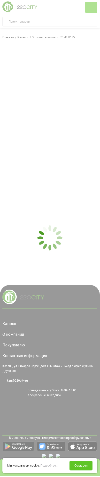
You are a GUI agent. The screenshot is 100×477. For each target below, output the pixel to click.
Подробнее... (49, 465)
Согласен (81, 465)
